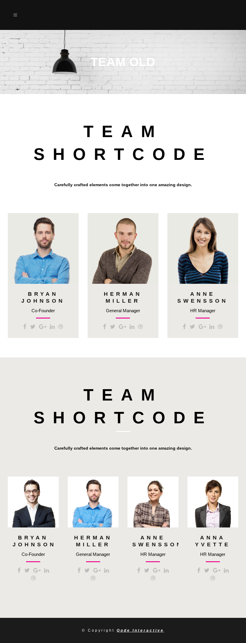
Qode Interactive (140, 630)
